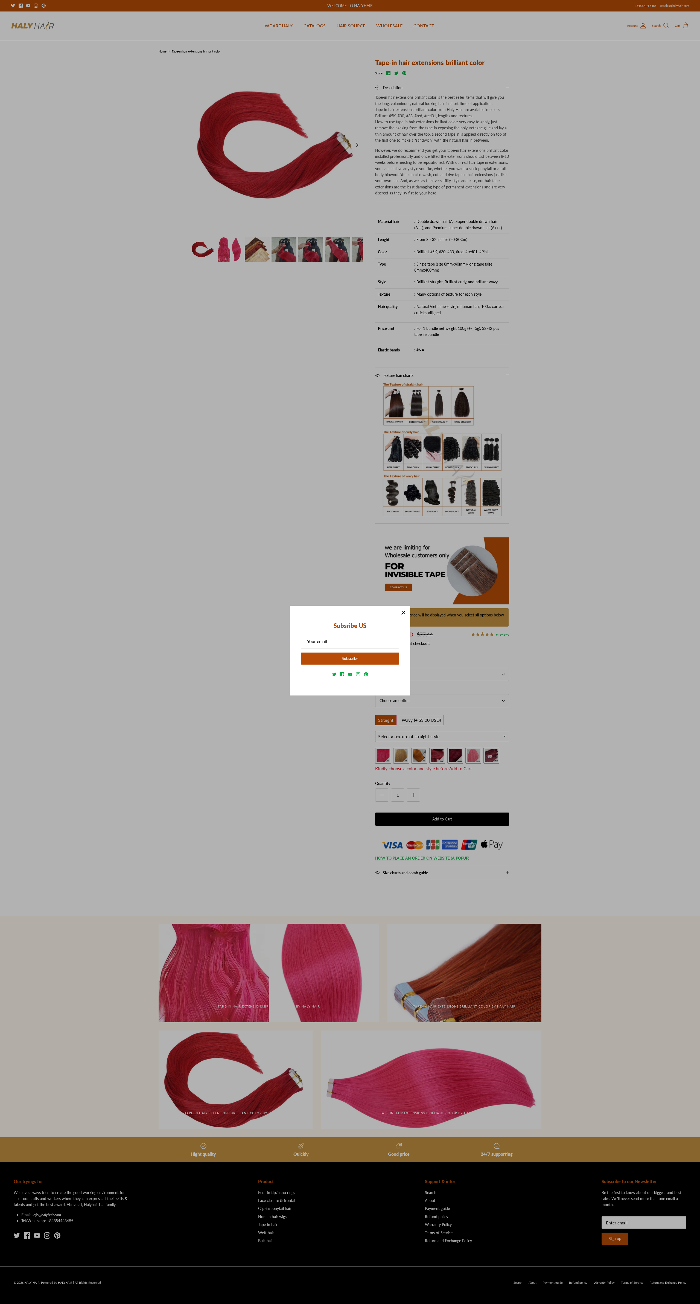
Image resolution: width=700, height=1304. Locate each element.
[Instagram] (358, 674)
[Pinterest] (366, 674)
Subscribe (350, 658)
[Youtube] (350, 674)
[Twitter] (334, 674)
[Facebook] (342, 674)
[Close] (403, 613)
